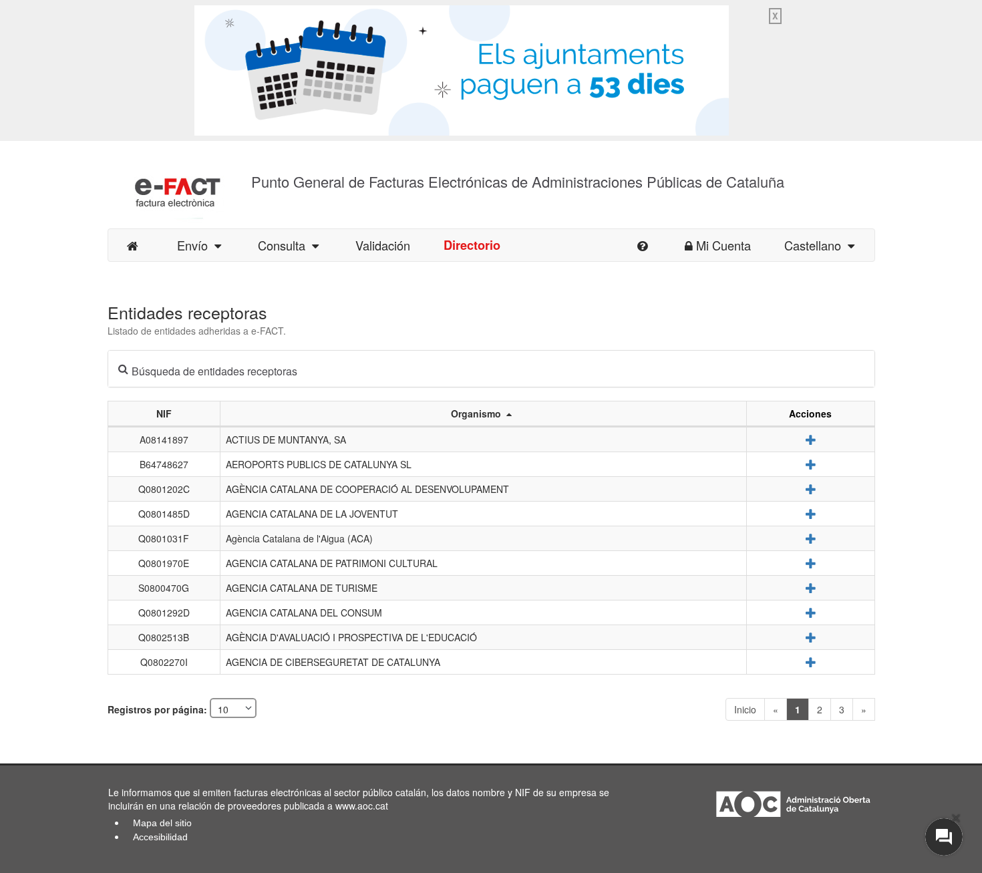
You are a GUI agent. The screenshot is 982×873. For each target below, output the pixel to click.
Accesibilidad (160, 837)
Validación (382, 245)
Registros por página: (159, 709)
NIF (164, 413)
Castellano (816, 245)
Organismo (478, 413)
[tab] (491, 369)
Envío (195, 245)
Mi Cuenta (723, 245)
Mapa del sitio (162, 823)
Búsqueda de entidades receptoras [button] (214, 371)
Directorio (472, 245)
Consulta (285, 245)
